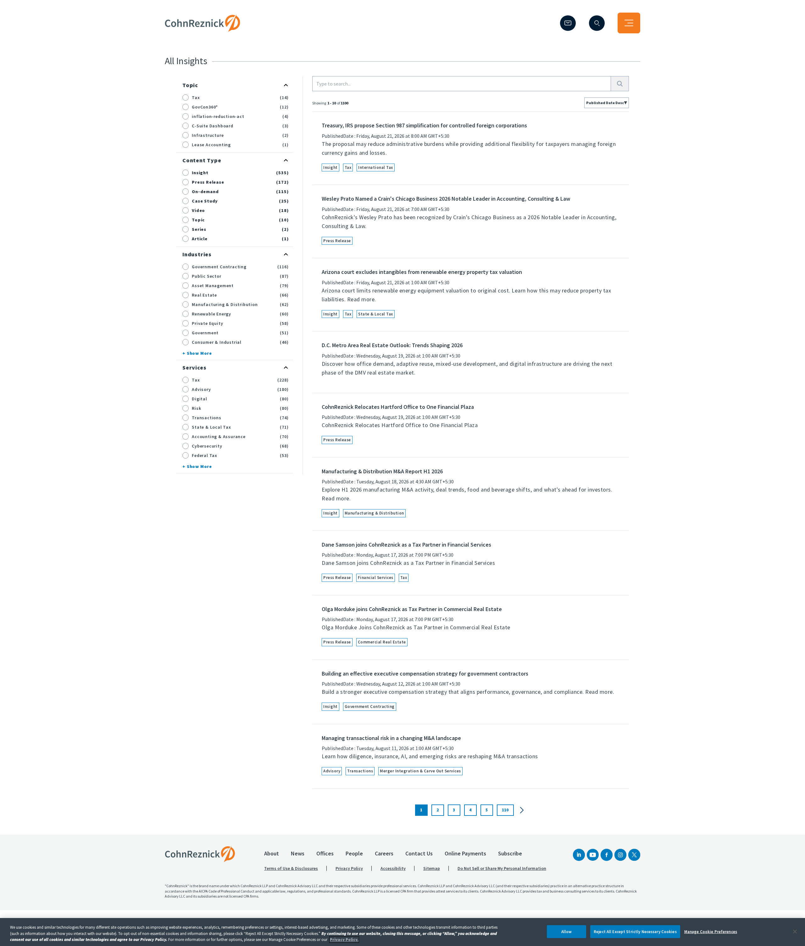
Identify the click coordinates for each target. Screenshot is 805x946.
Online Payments (465, 853)
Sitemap (431, 868)
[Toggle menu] (629, 23)
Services (194, 367)
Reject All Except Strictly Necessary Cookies (635, 931)
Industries (197, 254)
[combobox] (606, 102)
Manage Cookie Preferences (710, 931)
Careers (384, 853)
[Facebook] (607, 855)
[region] (402, 932)
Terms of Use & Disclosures (291, 868)
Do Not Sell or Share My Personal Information (502, 868)
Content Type (201, 160)
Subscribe (510, 853)
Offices (325, 853)
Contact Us (419, 853)
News (297, 853)
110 (505, 810)
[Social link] (579, 855)
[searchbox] (461, 83)
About (271, 853)
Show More (199, 353)
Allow (566, 931)
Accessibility (393, 868)
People (354, 853)
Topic (190, 85)
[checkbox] (185, 97)
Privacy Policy (349, 868)
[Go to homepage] (200, 854)
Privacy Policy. (344, 939)
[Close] (795, 931)
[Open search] (597, 23)
